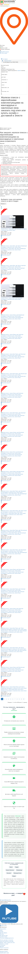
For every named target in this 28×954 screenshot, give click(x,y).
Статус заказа (4, 53)
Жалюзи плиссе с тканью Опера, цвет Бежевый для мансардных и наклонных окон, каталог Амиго (12, 318)
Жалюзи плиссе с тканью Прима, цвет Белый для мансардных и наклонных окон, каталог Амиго (11, 298)
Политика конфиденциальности (7, 938)
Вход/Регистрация (5, 51)
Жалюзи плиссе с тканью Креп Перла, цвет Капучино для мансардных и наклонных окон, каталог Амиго (13, 377)
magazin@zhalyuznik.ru (6, 900)
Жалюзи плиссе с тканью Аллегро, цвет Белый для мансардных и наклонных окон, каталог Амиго (12, 435)
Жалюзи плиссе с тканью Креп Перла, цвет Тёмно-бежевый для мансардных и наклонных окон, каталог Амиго (14, 631)
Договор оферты (3, 932)
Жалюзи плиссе (7, 60)
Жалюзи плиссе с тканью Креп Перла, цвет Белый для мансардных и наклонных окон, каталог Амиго (12, 357)
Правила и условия (4, 943)
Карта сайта (4, 925)
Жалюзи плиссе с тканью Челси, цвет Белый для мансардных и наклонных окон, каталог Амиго (11, 455)
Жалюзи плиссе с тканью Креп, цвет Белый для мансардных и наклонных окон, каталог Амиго (14, 229)
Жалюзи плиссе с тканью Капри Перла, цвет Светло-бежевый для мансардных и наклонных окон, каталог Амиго (14, 690)
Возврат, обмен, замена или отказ (7, 942)
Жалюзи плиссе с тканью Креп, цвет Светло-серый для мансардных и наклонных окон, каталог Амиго (13, 268)
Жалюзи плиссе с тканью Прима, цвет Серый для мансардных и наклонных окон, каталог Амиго (11, 337)
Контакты (2, 934)
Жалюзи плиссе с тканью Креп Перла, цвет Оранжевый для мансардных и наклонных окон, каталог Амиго (14, 494)
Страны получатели (4, 947)
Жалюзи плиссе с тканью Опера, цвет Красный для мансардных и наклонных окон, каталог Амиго (12, 474)
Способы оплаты (3, 936)
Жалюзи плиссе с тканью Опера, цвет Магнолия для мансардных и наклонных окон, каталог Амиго (12, 670)
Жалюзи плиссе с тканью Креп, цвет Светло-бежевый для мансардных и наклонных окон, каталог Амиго (13, 249)
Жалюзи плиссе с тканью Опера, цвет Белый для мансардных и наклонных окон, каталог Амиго (11, 396)
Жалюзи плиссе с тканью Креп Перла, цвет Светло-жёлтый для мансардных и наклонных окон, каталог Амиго (13, 651)
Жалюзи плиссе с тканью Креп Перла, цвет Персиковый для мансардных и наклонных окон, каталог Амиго (14, 553)
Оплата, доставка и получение (6, 940)
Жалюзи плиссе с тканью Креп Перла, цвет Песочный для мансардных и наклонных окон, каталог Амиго (13, 533)
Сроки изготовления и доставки (6, 941)
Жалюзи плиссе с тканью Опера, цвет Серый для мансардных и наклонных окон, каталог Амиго (11, 611)
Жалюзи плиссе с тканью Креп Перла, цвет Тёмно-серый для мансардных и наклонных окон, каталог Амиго (13, 514)
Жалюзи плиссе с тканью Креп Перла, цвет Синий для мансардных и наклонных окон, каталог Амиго (12, 592)
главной (19, 70)
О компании (2, 945)
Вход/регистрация (4, 951)
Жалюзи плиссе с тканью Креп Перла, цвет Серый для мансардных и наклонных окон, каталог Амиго (12, 416)
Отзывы (1, 931)
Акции (1, 930)
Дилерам (2, 946)
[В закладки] (9, 235)
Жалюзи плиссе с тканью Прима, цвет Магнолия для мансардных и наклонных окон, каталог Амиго (12, 572)
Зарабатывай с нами (4, 952)
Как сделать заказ (4, 935)
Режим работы (3, 928)
